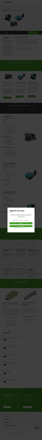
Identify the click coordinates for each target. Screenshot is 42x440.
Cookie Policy (23, 217)
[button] (21, 223)
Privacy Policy (19, 217)
